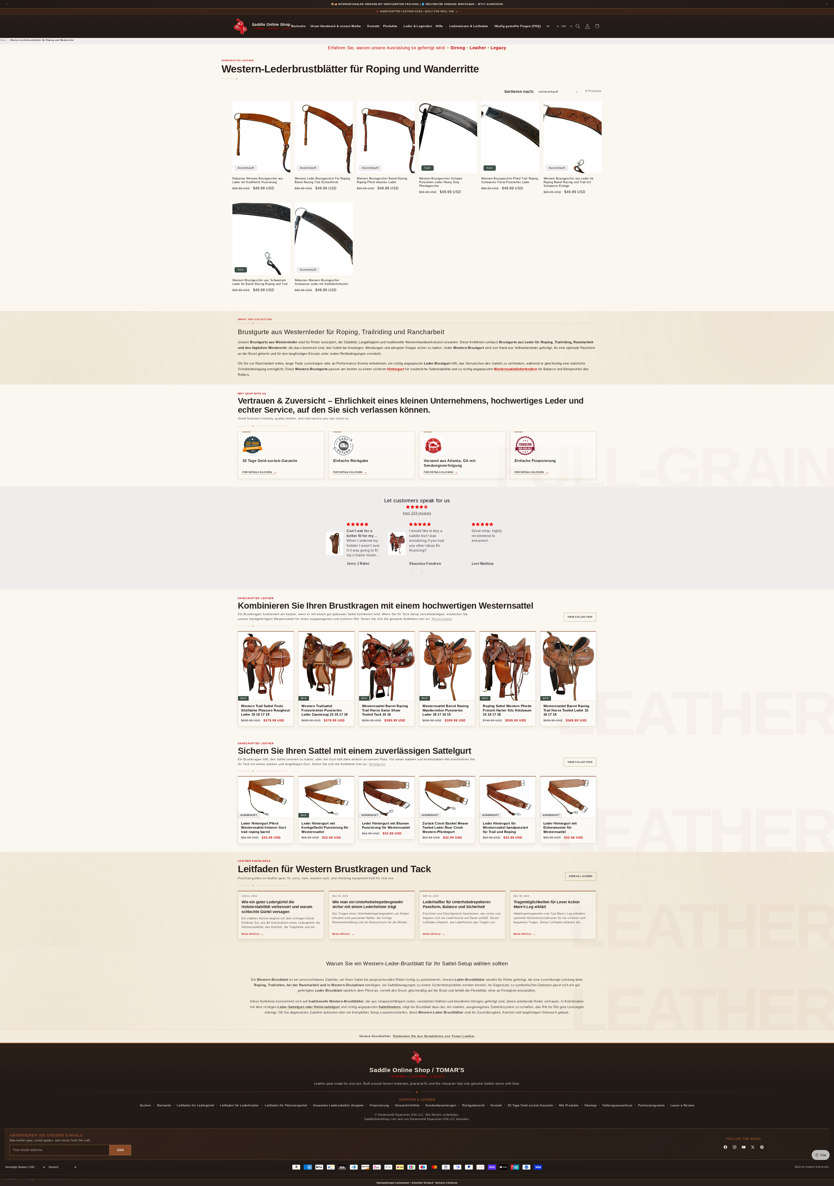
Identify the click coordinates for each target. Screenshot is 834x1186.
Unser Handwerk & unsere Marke (335, 26)
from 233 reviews (417, 513)
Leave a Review (682, 1105)
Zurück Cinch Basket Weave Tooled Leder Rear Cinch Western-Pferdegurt (445, 827)
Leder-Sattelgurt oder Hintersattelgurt (309, 1007)
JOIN (120, 1150)
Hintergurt (395, 369)
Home (3, 40)
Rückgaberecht (473, 1105)
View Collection (580, 617)
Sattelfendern (390, 1007)
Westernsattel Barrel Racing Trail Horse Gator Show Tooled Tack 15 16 (385, 710)
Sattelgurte (377, 764)
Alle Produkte (569, 1105)
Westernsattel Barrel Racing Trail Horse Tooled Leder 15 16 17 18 (566, 710)
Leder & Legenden (418, 26)
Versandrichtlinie (407, 1105)
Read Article (250, 934)
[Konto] (587, 26)
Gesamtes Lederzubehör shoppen (338, 1105)
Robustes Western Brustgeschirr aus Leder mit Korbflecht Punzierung (257, 180)
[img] (417, 507)
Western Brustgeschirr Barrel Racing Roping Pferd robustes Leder (382, 180)
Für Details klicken (257, 472)
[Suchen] (577, 26)
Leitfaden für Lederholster (239, 1105)
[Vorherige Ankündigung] (7, 4)
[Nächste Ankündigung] (827, 4)
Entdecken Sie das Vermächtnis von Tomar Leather (434, 1036)
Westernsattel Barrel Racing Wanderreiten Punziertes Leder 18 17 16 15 (445, 710)
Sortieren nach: (519, 91)
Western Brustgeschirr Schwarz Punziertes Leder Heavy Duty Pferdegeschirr (441, 182)
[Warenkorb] (597, 26)
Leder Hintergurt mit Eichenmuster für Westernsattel (560, 827)
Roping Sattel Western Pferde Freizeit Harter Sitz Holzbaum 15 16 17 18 (507, 710)
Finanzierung (379, 1105)
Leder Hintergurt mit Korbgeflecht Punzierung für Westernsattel (324, 827)
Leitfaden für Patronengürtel (286, 1105)
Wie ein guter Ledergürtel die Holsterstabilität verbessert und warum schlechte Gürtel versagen (277, 907)
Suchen (145, 1105)
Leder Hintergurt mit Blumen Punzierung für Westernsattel (386, 825)
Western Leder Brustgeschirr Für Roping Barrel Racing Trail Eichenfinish (322, 180)
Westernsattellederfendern (515, 369)
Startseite (298, 26)
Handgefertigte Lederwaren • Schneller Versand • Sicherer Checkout (417, 1182)
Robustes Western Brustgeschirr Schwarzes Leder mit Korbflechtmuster (321, 282)
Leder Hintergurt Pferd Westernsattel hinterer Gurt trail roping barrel (263, 827)
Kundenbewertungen (440, 1105)
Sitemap (590, 1105)
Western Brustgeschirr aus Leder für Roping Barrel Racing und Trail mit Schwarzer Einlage (569, 182)
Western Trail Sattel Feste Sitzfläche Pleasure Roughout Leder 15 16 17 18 (265, 710)
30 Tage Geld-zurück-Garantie (530, 1105)
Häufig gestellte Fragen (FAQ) (518, 26)
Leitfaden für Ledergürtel (195, 1105)
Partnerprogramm (651, 1105)
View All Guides (580, 876)
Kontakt (373, 26)
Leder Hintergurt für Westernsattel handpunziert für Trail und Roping (505, 827)
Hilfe (439, 26)
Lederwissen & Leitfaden (468, 26)
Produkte (390, 26)
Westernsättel (442, 619)
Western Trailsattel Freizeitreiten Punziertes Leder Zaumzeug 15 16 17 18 (324, 710)
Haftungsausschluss (617, 1105)
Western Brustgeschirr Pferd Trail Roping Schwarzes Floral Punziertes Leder (509, 180)
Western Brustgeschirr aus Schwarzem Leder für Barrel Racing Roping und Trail (260, 282)
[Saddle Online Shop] (241, 26)
